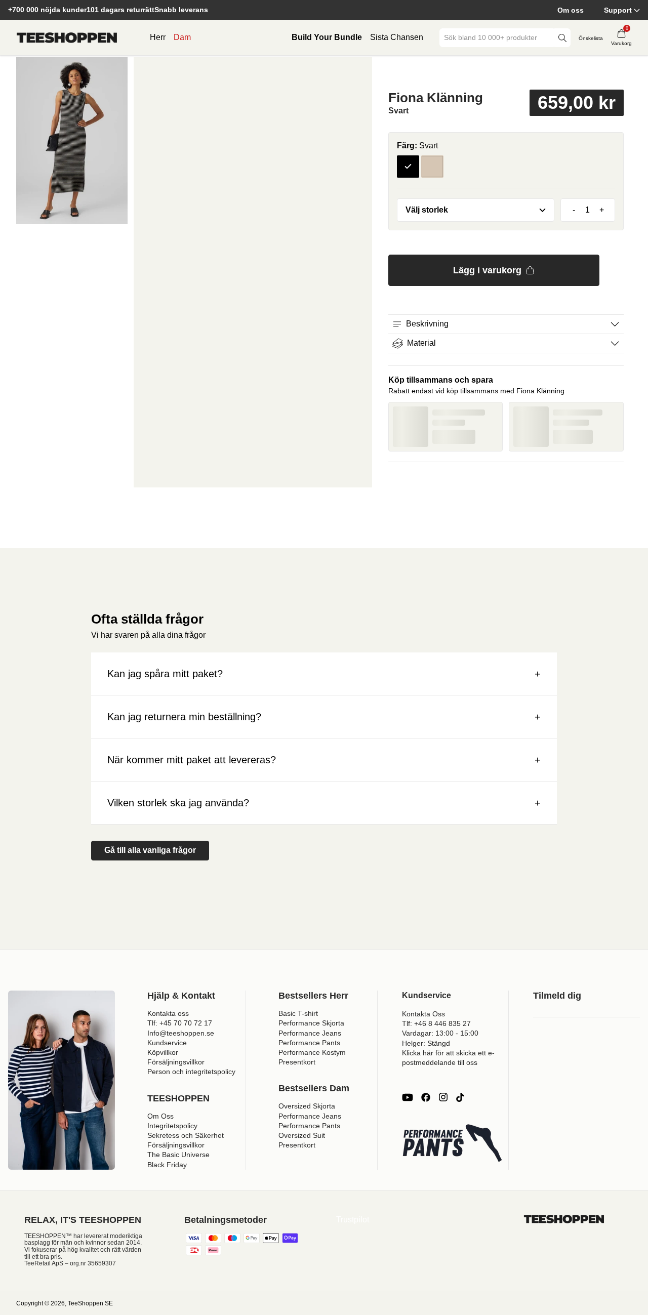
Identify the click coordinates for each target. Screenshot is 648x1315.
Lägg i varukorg (487, 270)
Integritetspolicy (172, 1126)
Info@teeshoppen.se (180, 1033)
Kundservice (167, 1043)
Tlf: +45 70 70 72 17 (179, 1023)
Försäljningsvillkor (176, 1062)
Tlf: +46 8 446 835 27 (436, 1023)
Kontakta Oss (423, 1014)
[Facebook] (425, 1097)
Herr (158, 37)
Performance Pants (309, 1043)
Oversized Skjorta (306, 1106)
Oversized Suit (301, 1135)
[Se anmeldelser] (506, 72)
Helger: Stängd (426, 1043)
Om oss (570, 10)
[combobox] (497, 37)
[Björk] (432, 166)
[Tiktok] (460, 1097)
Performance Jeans (309, 1033)
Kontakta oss (168, 1013)
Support (618, 10)
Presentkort (296, 1062)
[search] (562, 37)
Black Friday (167, 1165)
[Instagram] (443, 1097)
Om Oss (160, 1116)
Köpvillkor (162, 1052)
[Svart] (408, 166)
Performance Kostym (312, 1052)
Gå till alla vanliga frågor (150, 850)
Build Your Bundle (327, 37)
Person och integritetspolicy (191, 1071)
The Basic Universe (178, 1154)
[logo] (66, 38)
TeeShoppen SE (90, 1303)
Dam (182, 37)
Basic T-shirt (298, 1013)
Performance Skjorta (311, 1023)
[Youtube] (407, 1097)
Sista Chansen (396, 37)
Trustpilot (352, 1219)
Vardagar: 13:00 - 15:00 (440, 1033)
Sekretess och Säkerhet (185, 1135)
